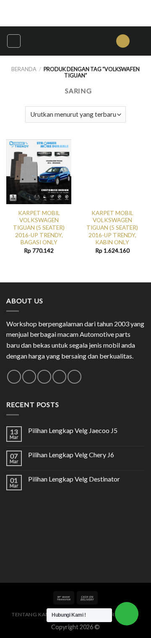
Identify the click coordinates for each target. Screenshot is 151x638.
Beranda (23, 69)
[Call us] (59, 377)
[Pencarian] (123, 41)
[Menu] (14, 41)
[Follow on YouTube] (74, 377)
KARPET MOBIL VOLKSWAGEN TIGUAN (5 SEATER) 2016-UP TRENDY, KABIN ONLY (112, 228)
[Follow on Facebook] (14, 377)
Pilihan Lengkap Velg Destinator (74, 479)
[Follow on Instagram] (29, 377)
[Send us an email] (44, 377)
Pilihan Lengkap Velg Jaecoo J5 (72, 430)
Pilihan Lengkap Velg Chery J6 (71, 455)
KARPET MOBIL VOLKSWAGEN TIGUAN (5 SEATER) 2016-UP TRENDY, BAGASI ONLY (39, 228)
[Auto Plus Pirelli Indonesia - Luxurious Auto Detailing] (68, 41)
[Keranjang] (140, 41)
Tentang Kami (32, 614)
